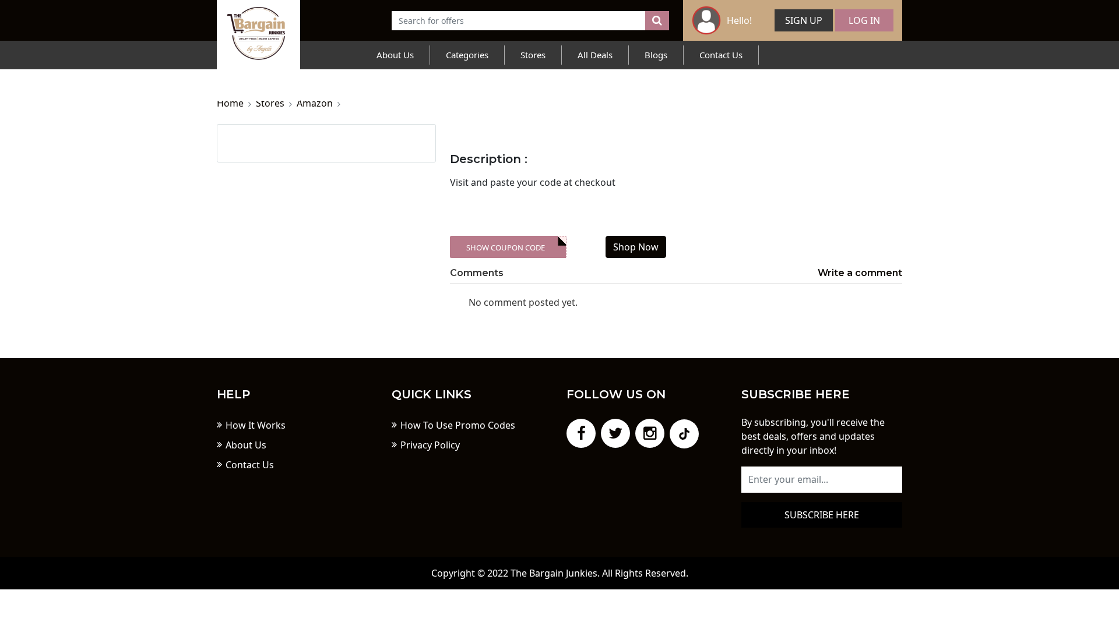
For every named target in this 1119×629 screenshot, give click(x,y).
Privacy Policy (430, 445)
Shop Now (636, 247)
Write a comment (860, 272)
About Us (395, 55)
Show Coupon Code (505, 247)
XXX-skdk (513, 247)
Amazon (315, 103)
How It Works (256, 425)
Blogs (656, 55)
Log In (864, 20)
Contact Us (721, 55)
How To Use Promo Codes (457, 425)
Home (230, 103)
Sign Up (803, 20)
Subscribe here (821, 514)
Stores (533, 55)
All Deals (595, 55)
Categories (467, 55)
